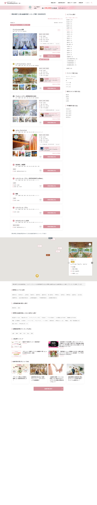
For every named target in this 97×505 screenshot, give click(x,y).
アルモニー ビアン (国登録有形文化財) (26, 96)
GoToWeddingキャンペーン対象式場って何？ (20, 24)
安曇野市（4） (70, 56)
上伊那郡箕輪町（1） (71, 60)
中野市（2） (69, 46)
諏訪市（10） (70, 42)
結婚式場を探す (48, 389)
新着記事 (81, 2)
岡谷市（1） (69, 38)
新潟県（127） (70, 19)
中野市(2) (57, 294)
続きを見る (57, 43)
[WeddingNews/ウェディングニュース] (11, 3)
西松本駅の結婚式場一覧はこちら (55, 18)
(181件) (76, 273)
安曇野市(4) (14, 297)
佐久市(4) (80, 294)
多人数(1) (23, 320)
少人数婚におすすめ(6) (60, 317)
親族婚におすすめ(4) (71, 317)
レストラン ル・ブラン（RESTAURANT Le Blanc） (29, 178)
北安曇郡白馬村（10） (72, 65)
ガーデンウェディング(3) (34, 317)
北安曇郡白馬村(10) (53, 297)
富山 (28, 333)
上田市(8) (27, 294)
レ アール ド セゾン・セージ (23, 64)
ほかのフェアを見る (56, 52)
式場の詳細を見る (51, 56)
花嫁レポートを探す (72, 2)
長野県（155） (70, 30)
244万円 (77, 271)
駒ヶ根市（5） (70, 44)
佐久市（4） (69, 54)
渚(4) (19, 307)
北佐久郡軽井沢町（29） (72, 58)
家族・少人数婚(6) (16, 320)
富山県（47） (70, 21)
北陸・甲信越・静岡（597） (72, 17)
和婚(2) (66, 320)
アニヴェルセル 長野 (18, 29)
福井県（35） (70, 26)
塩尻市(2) (74, 294)
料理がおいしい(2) (59, 320)
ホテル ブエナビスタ (21, 130)
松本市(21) (20, 294)
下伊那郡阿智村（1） (71, 63)
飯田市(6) (38, 294)
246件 (47, 41)
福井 (21, 333)
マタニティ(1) (38, 320)
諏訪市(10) (44, 294)
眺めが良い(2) (24, 317)
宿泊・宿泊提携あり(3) (74, 320)
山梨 (13, 333)
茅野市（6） (69, 50)
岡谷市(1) (32, 294)
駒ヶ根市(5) (50, 294)
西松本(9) (14, 307)
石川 (24, 333)
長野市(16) (14, 294)
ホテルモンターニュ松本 (22, 220)
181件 (47, 75)
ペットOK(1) (45, 320)
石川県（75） (70, 24)
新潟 (32, 333)
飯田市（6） (69, 40)
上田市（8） (69, 36)
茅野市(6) (68, 294)
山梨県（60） (70, 28)
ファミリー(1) (30, 320)
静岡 (17, 333)
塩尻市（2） (69, 52)
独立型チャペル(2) (16, 317)
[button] (37, 276)
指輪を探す (53, 2)
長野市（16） (70, 32)
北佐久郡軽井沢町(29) (23, 297)
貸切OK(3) (52, 320)
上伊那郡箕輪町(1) (33, 297)
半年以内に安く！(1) (23, 323)
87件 (46, 142)
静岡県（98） (70, 68)
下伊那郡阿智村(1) (43, 297)
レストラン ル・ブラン (22, 207)
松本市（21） (70, 34)
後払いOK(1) (14, 323)
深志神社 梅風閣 (20, 164)
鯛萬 (17, 194)
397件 (47, 107)
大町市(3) (62, 294)
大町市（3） (69, 48)
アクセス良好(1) (51, 317)
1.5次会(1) (43, 317)
